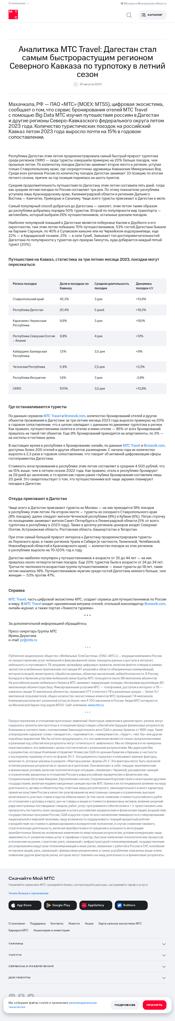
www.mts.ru (96, 705)
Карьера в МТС (18, 930)
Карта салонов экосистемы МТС (120, 924)
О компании (17, 924)
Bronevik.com (74, 416)
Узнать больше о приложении (28, 893)
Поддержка (37, 924)
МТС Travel (52, 416)
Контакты (57, 924)
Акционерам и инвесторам (52, 930)
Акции (89, 924)
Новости (74, 924)
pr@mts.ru (28, 640)
